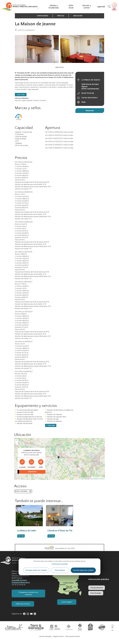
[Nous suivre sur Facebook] (24, 614)
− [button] (16, 443)
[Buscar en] (109, 6)
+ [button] (16, 440)
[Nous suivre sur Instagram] (28, 614)
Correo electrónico (89, 98)
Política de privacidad (59, 564)
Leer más (21, 95)
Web (83, 102)
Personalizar (60, 570)
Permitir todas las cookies (83, 570)
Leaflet (82, 478)
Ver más (51, 425)
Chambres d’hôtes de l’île (59, 530)
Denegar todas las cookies (36, 570)
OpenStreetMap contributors (97, 478)
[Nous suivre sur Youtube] (31, 614)
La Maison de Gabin (26, 530)
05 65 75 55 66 (87, 93)
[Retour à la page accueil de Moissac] (20, 6)
